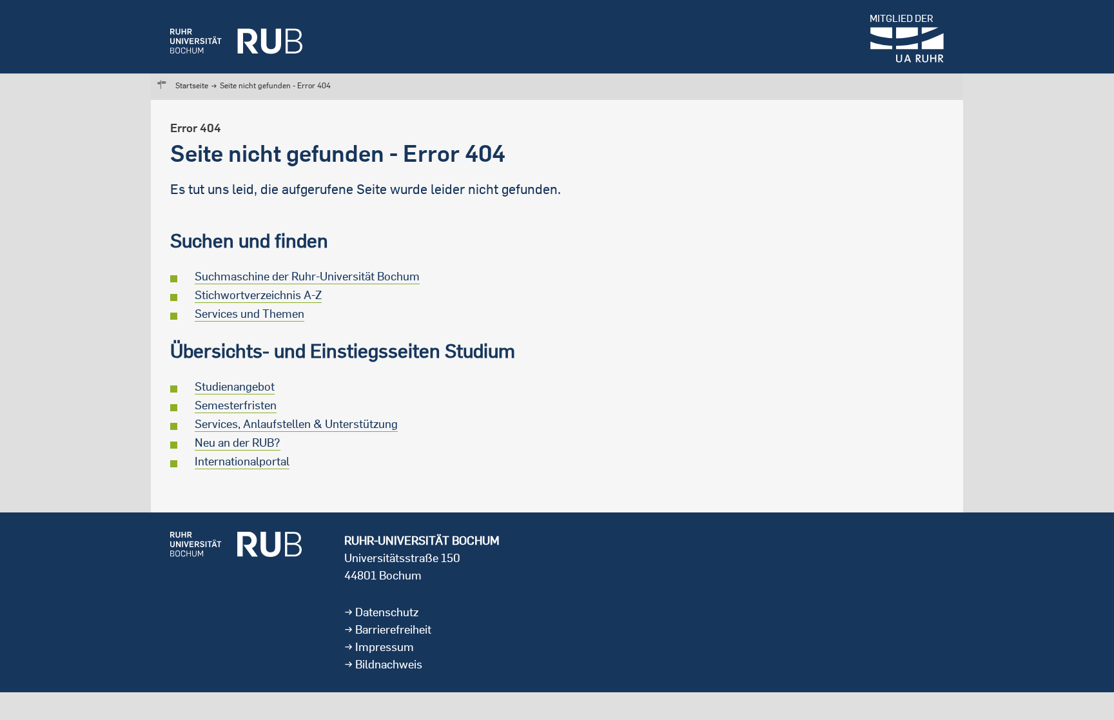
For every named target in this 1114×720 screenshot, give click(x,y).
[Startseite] (236, 36)
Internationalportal (242, 461)
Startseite (191, 85)
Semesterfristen (236, 405)
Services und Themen (249, 313)
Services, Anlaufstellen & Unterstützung (296, 423)
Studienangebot (235, 386)
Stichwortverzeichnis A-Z (258, 294)
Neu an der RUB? (237, 442)
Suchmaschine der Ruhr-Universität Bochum (307, 276)
